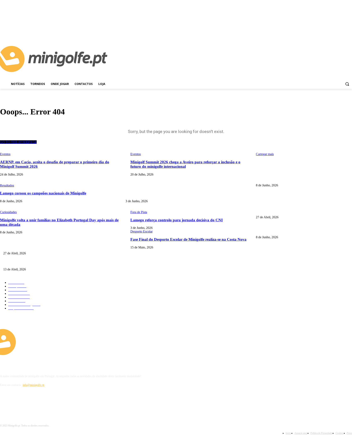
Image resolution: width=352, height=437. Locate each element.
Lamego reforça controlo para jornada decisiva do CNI (157, 194)
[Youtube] (349, 32)
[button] (347, 84)
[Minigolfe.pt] (44, 342)
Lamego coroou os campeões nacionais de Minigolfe (286, 178)
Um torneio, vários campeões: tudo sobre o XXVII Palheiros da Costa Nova (47, 262)
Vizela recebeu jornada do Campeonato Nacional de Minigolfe (291, 210)
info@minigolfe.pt (33, 384)
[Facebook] (344, 32)
